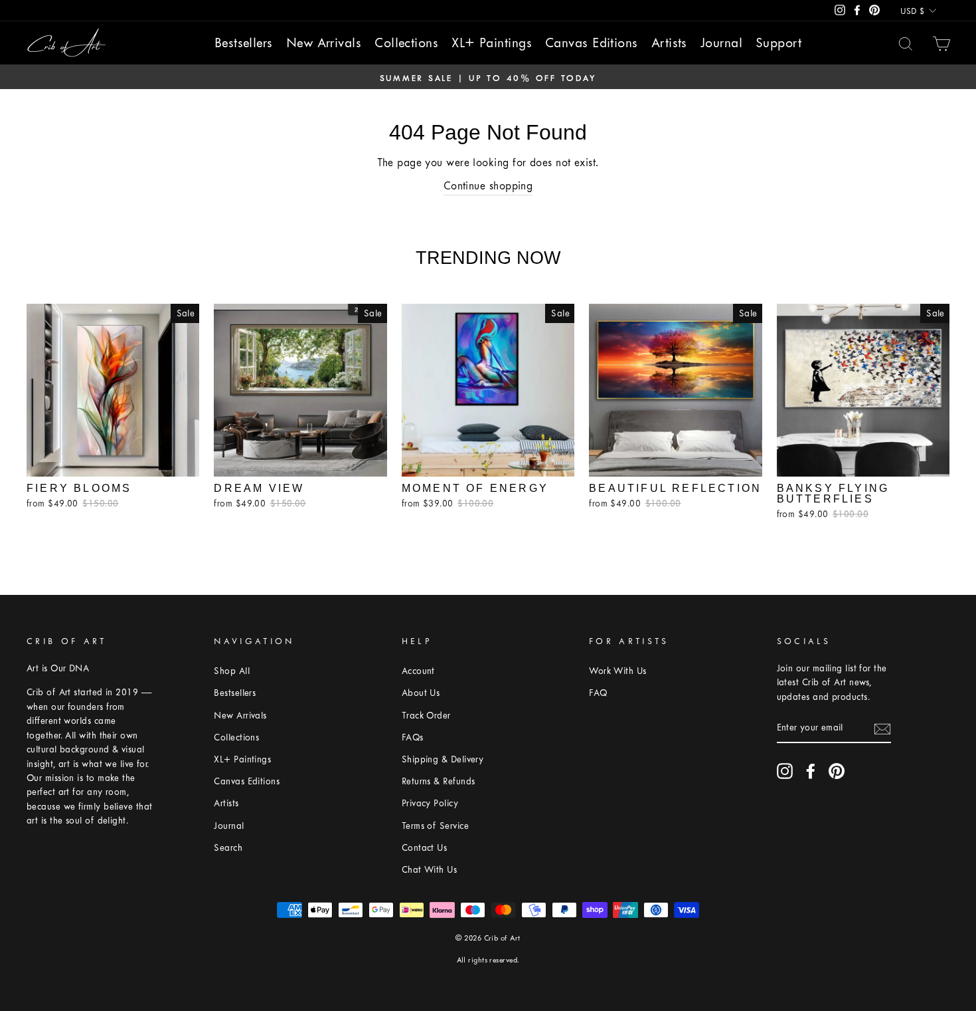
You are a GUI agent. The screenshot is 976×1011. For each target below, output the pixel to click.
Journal (721, 43)
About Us (421, 693)
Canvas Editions (591, 43)
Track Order (426, 715)
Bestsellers (243, 43)
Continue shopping (488, 185)
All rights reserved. (488, 960)
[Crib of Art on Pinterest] (837, 771)
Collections (406, 43)
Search (228, 847)
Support (778, 43)
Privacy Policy (430, 803)
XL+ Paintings (491, 43)
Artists (669, 43)
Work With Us (617, 671)
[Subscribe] (882, 728)
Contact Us (424, 847)
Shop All (232, 671)
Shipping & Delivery (443, 759)
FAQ (598, 693)
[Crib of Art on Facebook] (811, 771)
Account (418, 671)
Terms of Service (435, 826)
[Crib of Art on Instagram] (785, 771)
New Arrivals (323, 43)
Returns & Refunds (438, 781)
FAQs (413, 737)
